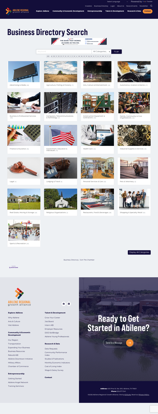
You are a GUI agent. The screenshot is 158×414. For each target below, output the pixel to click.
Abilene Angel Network (18, 382)
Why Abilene (13, 318)
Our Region (13, 340)
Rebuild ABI (13, 355)
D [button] (58, 56)
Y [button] (107, 56)
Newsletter (144, 6)
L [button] (76, 56)
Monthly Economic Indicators (57, 363)
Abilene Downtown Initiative (20, 359)
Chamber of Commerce (18, 366)
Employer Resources (53, 329)
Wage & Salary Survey (54, 370)
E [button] (61, 56)
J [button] (72, 56)
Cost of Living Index (53, 366)
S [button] (93, 56)
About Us (120, 6)
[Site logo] (17, 11)
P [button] (86, 56)
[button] (139, 252)
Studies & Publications (54, 359)
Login (112, 6)
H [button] (68, 56)
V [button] (100, 56)
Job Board (49, 322)
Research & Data (134, 11)
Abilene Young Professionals (57, 337)
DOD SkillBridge (52, 333)
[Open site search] (151, 6)
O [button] (84, 56)
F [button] (63, 56)
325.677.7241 (121, 391)
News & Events (131, 6)
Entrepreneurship (95, 11)
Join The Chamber (87, 260)
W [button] (103, 56)
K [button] (74, 56)
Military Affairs (14, 363)
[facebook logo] (64, 304)
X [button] (105, 56)
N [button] (81, 56)
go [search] (117, 52)
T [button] (95, 56)
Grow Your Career (52, 318)
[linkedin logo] (69, 304)
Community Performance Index (56, 354)
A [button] (51, 56)
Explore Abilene (42, 11)
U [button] (98, 56)
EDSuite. (128, 395)
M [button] (79, 56)
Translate (149, 1)
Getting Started (15, 379)
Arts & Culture (14, 322)
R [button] (91, 56)
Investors (88, 6)
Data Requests (51, 349)
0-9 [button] (48, 56)
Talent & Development (114, 11)
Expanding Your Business (19, 348)
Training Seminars (16, 386)
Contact (147, 11)
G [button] (65, 56)
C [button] (56, 56)
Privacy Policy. (144, 395)
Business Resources (16, 351)
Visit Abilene (13, 325)
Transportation (14, 344)
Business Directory (101, 6)
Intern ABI (49, 325)
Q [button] (88, 56)
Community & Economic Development (68, 11)
